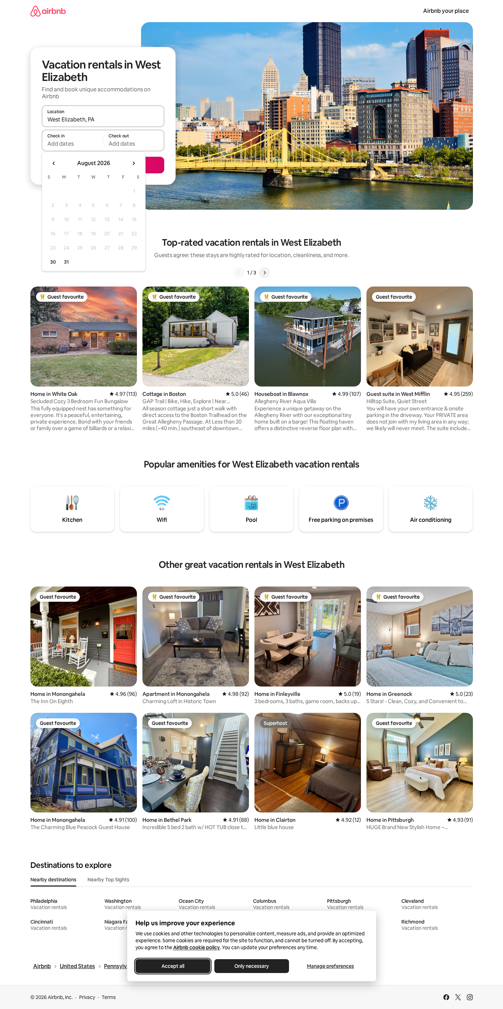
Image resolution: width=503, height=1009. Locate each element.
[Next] (264, 272)
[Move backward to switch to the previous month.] (54, 163)
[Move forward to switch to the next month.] (133, 163)
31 (66, 262)
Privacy (87, 997)
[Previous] (238, 272)
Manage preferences (330, 966)
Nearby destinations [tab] (53, 879)
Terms (109, 997)
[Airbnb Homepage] (48, 11)
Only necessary (251, 966)
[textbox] (72, 143)
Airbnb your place (446, 11)
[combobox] (103, 119)
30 (53, 262)
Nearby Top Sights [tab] (108, 879)
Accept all (172, 966)
